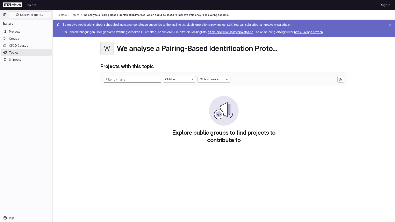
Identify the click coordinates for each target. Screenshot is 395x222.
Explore (31, 5)
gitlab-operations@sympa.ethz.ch (209, 24)
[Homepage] (12, 5)
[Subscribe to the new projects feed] (340, 79)
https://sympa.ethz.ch (277, 24)
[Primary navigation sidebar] (5, 15)
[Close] (390, 24)
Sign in (385, 5)
